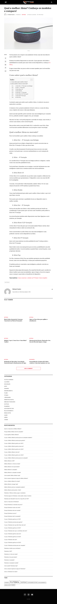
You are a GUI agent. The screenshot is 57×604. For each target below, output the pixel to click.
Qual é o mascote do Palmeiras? (11, 501)
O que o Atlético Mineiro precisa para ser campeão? (16, 458)
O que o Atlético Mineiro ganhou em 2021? (13, 443)
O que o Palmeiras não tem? (10, 539)
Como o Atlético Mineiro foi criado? (12, 481)
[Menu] (6, 2)
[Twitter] (5, 61)
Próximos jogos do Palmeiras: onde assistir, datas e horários (17, 495)
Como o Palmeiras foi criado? (10, 571)
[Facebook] (5, 58)
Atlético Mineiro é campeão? (10, 469)
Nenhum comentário (32, 14)
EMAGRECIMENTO (8, 390)
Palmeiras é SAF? (8, 551)
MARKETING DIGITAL (9, 399)
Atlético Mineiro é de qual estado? (12, 466)
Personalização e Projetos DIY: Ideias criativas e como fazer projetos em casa (39, 362)
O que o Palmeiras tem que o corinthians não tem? (15, 530)
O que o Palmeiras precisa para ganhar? (13, 522)
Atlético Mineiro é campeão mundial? (12, 472)
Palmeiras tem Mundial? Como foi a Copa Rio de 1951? (16, 498)
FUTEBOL (14, 582)
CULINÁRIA (6, 381)
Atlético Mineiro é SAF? (9, 460)
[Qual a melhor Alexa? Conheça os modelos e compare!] (28, 33)
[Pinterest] (5, 68)
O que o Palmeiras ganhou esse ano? (12, 533)
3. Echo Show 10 (18, 89)
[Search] (51, 2)
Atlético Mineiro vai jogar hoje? (11, 484)
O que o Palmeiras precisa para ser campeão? (14, 545)
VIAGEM (6, 419)
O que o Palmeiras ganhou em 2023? (12, 542)
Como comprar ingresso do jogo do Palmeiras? (14, 568)
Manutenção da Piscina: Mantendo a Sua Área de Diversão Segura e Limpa (39, 341)
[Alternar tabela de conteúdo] (30, 80)
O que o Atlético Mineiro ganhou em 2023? (14, 455)
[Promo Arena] (28, 2)
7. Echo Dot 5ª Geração (20, 95)
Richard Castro (11, 14)
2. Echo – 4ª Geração (19, 87)
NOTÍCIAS (24, 14)
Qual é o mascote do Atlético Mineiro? (12, 428)
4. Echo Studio (18, 90)
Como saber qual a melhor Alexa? (19, 82)
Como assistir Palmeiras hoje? (11, 565)
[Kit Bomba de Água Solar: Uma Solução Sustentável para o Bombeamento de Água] (16, 351)
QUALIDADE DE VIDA (9, 408)
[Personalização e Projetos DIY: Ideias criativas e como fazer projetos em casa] (41, 351)
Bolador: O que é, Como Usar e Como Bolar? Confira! (15, 341)
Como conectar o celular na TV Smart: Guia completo (32, 278)
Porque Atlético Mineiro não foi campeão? (13, 431)
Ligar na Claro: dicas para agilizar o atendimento (38, 320)
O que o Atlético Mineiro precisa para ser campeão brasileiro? (18, 437)
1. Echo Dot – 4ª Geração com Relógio (23, 86)
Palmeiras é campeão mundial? (11, 562)
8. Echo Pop (17, 97)
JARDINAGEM (7, 397)
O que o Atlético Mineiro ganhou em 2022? (13, 449)
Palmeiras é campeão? (9, 560)
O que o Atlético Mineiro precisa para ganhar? (14, 440)
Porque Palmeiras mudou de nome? (12, 507)
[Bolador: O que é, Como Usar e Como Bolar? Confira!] (16, 330)
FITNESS (6, 395)
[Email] (5, 71)
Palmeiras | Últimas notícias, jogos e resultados (14, 492)
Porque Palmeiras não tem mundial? (12, 510)
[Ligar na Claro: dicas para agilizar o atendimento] (41, 309)
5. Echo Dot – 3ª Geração (20, 92)
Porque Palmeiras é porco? (10, 513)
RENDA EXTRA (7, 413)
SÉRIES (6, 417)
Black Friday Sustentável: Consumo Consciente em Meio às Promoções (13, 320)
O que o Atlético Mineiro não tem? (12, 452)
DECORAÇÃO (32, 359)
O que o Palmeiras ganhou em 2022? (12, 536)
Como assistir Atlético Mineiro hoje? (12, 475)
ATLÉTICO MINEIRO (8, 379)
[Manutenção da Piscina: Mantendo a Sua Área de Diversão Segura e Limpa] (41, 330)
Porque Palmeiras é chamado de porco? (13, 504)
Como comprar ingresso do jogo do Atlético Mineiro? (16, 478)
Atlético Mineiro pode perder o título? (12, 490)
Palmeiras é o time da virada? (11, 554)
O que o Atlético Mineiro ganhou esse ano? (14, 446)
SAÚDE (5, 415)
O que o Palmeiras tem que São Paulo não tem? (15, 525)
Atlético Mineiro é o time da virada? (12, 463)
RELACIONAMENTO (8, 410)
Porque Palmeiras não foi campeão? (12, 516)
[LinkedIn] (5, 64)
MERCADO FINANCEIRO (9, 401)
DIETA (5, 386)
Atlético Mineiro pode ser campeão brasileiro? (14, 487)
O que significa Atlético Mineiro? (11, 434)
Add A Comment (28, 368)
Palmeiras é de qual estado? (10, 557)
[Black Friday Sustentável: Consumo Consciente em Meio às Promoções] (16, 309)
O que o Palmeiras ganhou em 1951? (12, 519)
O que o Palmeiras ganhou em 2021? (12, 527)
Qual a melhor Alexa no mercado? (19, 83)
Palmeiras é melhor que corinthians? (12, 548)
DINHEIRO (6, 388)
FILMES (6, 393)
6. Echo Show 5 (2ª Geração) (21, 94)
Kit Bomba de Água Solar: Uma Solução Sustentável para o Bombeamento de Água (15, 362)
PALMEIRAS (7, 406)
